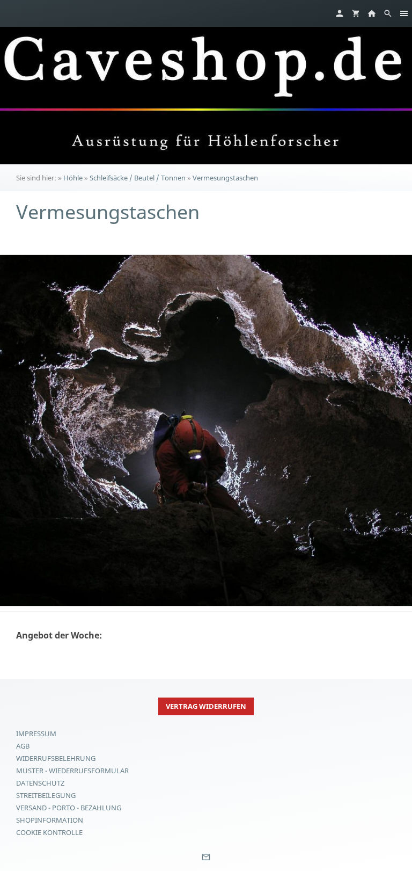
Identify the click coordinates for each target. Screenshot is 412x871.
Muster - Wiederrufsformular (72, 770)
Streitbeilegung (46, 795)
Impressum (36, 733)
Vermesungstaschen (225, 178)
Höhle (73, 178)
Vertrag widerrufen (206, 706)
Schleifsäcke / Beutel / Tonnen (138, 178)
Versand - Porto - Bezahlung (68, 807)
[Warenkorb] (356, 13)
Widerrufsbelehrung (55, 758)
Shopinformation (49, 820)
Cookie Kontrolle (49, 832)
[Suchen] (388, 13)
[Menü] (404, 13)
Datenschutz (40, 783)
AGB (23, 746)
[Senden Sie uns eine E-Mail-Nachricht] (206, 861)
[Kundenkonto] (340, 13)
